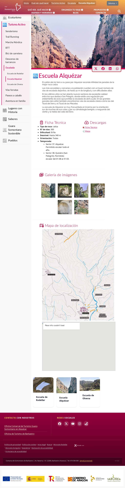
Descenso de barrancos (12, 60)
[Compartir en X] (96, 68)
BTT (7, 48)
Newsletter (26, 448)
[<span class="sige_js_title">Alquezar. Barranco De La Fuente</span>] (49, 190)
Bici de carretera (13, 53)
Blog (75, 12)
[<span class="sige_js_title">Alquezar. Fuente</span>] (65, 190)
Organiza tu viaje (71, 9)
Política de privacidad (12, 444)
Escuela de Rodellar (15, 74)
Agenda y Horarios (41, 12)
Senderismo (11, 31)
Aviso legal (42, 444)
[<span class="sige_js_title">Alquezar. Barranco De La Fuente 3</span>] (82, 190)
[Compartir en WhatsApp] (117, 68)
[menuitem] (39, 9)
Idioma (111, 3)
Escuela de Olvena (15, 84)
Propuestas (100, 9)
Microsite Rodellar (60, 444)
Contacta (101, 12)
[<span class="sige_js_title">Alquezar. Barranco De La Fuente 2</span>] (82, 207)
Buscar (49, 444)
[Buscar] (119, 11)
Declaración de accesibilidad (42, 448)
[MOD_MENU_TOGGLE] (50, 9)
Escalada (10, 68)
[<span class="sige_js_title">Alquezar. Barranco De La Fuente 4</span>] (98, 190)
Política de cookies (29, 444)
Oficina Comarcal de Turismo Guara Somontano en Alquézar (20, 427)
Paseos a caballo (13, 95)
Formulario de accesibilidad (15, 451)
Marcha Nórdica (13, 42)
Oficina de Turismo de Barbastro (19, 433)
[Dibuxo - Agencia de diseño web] (79, 445)
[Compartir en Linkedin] (110, 68)
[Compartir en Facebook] (103, 68)
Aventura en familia (15, 101)
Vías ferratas (11, 90)
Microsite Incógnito (13, 448)
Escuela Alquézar (14, 79)
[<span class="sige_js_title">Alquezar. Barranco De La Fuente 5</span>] (65, 207)
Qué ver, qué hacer (38, 9)
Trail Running (12, 37)
